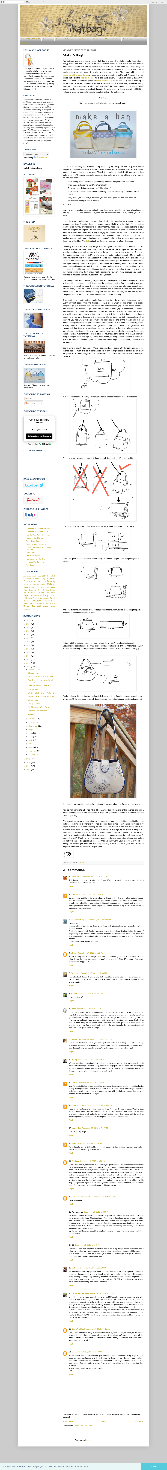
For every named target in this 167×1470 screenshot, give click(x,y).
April (31, 744)
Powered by (33, 444)
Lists (31, 593)
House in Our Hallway (35, 538)
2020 (28, 638)
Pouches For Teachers (37, 711)
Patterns (27, 598)
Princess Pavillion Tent (35, 562)
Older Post (138, 1421)
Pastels (52, 595)
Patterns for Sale (101, 39)
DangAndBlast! (79, 1329)
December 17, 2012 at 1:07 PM (98, 920)
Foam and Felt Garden (35, 559)
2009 (28, 766)
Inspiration (128, 39)
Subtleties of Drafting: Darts (37, 532)
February (33, 751)
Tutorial (36, 606)
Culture (43, 581)
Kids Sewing (43, 590)
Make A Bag (39, 593)
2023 (28, 627)
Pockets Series (87, 78)
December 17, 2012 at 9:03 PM (99, 1105)
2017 (28, 649)
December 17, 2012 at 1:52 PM (90, 953)
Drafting (51, 581)
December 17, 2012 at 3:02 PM (90, 993)
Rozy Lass (75, 973)
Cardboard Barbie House (36, 544)
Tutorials (69, 39)
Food (31, 587)
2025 (28, 620)
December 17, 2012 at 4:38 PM (99, 1039)
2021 (28, 634)
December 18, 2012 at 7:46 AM (89, 1143)
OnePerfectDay (77, 920)
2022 (28, 631)
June (73, 894)
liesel (73, 1009)
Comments (31, 403)
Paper (26, 595)
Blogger (88, 1440)
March (31, 747)
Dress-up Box (29, 585)
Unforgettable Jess (80, 1293)
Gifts (37, 587)
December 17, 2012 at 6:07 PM (91, 1059)
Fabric (51, 584)
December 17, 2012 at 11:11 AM (95, 877)
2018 (28, 645)
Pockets (36, 598)
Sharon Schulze (79, 1105)
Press (52, 598)
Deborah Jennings (80, 1197)
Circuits (36, 579)
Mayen (74, 993)
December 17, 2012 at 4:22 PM (89, 1009)
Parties (116, 39)
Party (45, 595)
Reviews (46, 601)
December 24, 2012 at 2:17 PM (93, 1268)
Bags (44, 576)
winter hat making (104, 81)
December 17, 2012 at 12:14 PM (89, 894)
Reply (71, 886)
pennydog (76, 1128)
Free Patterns (83, 39)
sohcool (75, 1268)
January (32, 754)
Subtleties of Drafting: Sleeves (38, 529)
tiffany (74, 953)
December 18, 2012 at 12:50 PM (102, 1197)
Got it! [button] (154, 1467)
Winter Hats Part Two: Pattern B (41, 693)
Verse (45, 607)
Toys (26, 606)
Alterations (27, 576)
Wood (52, 607)
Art (33, 576)
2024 (28, 624)
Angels (31, 714)
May (31, 740)
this (42, 140)
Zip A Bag (34, 609)
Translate (43, 157)
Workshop (26, 609)
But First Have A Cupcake (38, 686)
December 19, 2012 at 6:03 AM (96, 1212)
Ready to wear (34, 704)
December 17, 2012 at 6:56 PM (91, 1082)
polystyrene (44, 598)
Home (103, 1421)
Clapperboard (33, 673)
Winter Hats (33, 700)
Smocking (40, 603)
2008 (28, 770)
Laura (74, 1082)
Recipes (26, 601)
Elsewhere (48, 39)
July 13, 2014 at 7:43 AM (91, 1352)
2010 (28, 762)
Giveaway (45, 587)
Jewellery (32, 590)
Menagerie (50, 592)
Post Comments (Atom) (83, 1426)
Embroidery (41, 585)
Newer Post (68, 1421)
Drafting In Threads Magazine (40, 676)
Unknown (76, 1352)
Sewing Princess (78, 1039)
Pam (74, 1143)
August (32, 729)
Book (49, 576)
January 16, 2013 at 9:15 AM (98, 1329)
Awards (38, 576)
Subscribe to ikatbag (39, 436)
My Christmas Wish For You (39, 707)
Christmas (27, 579)
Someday (25, 43)
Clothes (51, 578)
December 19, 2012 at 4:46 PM (87, 1245)
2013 (28, 663)
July (30, 733)
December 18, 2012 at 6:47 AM (95, 1128)
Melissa (75, 1161)
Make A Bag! (33, 689)
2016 (28, 652)
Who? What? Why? (30, 39)
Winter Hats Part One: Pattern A (41, 696)
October (32, 722)
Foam (25, 587)
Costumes (28, 581)
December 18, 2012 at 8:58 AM (92, 1161)
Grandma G (76, 877)
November (33, 719)
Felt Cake (30, 565)
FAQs (58, 39)
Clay (43, 579)
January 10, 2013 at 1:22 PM (102, 1293)
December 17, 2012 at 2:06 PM (94, 973)
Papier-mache (36, 595)
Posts (29, 399)
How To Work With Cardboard (38, 535)
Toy (53, 603)
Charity (74, 1059)
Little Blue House (33, 556)
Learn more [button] (82, 1466)
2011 (28, 759)
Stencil (48, 603)
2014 (28, 659)
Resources (36, 600)
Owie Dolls (30, 553)
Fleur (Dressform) (33, 541)
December (33, 670)
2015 (28, 656)
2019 (28, 642)
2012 (28, 667)
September (33, 726)
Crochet (37, 581)
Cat (53, 576)
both (88, 241)
